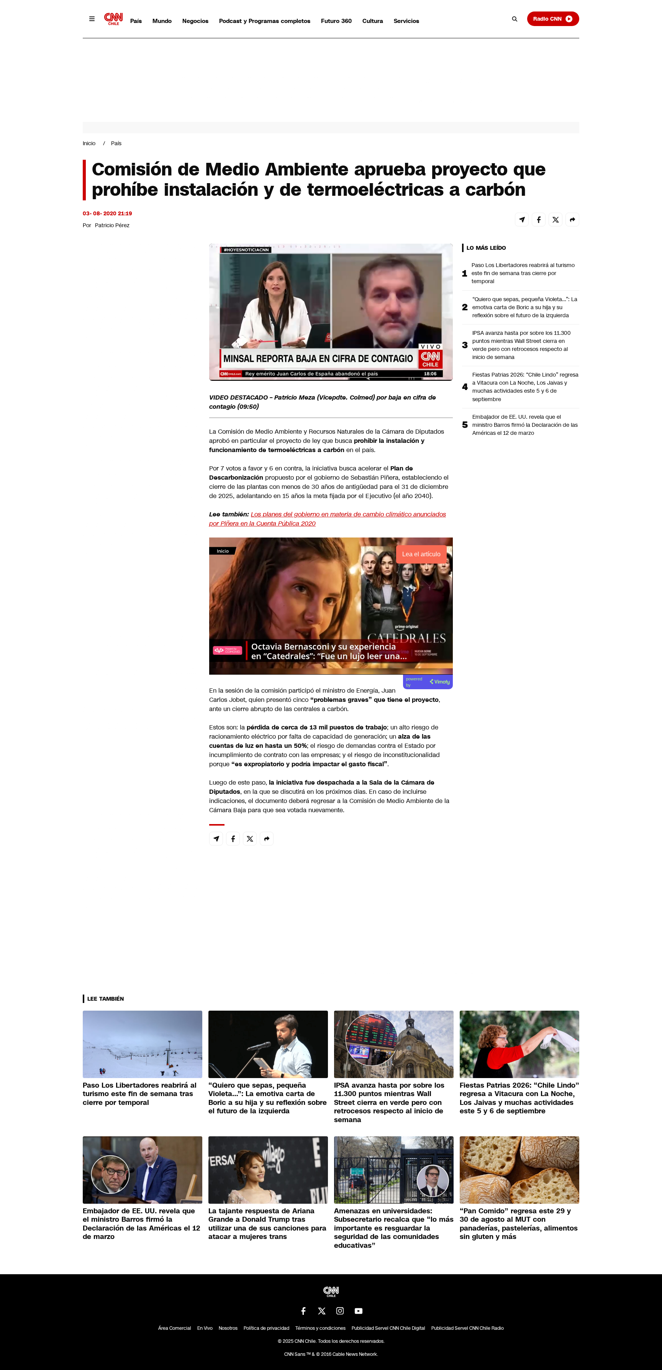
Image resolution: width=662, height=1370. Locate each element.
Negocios (195, 21)
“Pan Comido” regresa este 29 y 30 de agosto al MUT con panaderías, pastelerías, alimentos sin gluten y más (519, 1224)
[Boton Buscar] (515, 19)
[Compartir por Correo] (522, 219)
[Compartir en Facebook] (539, 219)
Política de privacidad (266, 1328)
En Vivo (205, 1328)
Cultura (372, 21)
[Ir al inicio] (113, 19)
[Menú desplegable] (92, 19)
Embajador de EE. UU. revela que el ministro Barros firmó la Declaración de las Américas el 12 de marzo (525, 425)
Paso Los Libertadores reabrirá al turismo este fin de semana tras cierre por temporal (523, 273)
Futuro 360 (336, 21)
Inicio (89, 143)
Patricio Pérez (112, 225)
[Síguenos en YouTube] (358, 1311)
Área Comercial (174, 1328)
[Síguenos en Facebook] (303, 1311)
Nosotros (228, 1328)
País (136, 21)
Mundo (162, 21)
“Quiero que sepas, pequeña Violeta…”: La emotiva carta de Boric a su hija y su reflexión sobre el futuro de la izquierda (524, 307)
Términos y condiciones (320, 1328)
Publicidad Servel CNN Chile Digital (388, 1328)
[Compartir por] (572, 219)
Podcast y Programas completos (264, 21)
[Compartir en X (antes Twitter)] (555, 219)
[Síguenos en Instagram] (340, 1311)
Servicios (406, 21)
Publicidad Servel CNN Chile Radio (467, 1328)
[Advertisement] (140, 683)
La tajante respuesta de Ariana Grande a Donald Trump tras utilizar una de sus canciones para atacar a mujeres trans (267, 1224)
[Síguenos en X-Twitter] (322, 1311)
